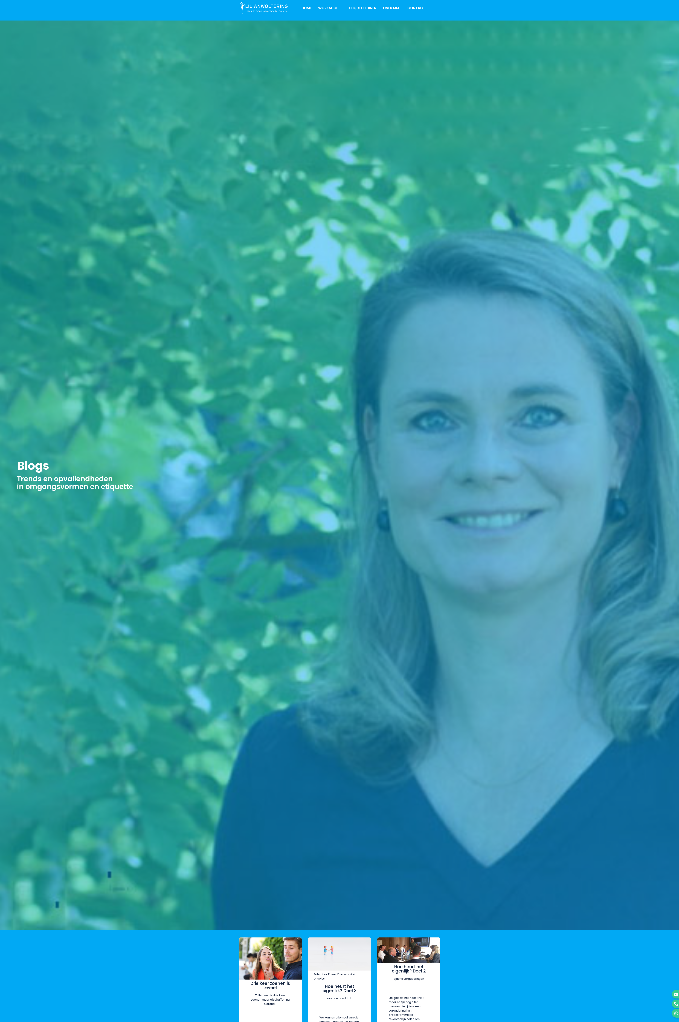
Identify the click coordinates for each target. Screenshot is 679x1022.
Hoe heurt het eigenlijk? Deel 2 (409, 969)
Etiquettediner (362, 7)
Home (306, 7)
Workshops (329, 7)
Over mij (391, 7)
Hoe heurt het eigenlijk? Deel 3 (339, 988)
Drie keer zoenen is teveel (270, 985)
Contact (416, 7)
